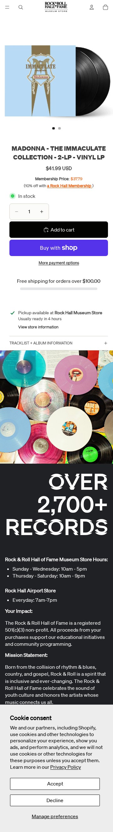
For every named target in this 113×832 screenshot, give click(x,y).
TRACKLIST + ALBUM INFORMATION (41, 343)
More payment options (59, 262)
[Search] (21, 7)
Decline (54, 800)
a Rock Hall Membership (69, 185)
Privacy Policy (65, 767)
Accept (55, 783)
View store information (38, 327)
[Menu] (7, 7)
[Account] (92, 7)
